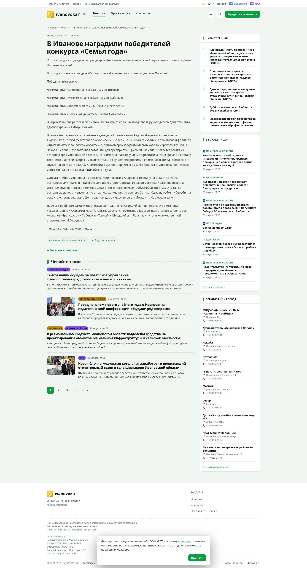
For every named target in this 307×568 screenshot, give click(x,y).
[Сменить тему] (210, 14)
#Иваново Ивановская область (67, 240)
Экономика (55, 328)
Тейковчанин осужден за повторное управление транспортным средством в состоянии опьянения (89, 277)
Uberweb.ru (253, 563)
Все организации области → (217, 467)
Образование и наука (92, 299)
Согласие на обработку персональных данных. (73, 526)
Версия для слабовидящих (104, 3)
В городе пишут (217, 139)
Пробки (221, 3)
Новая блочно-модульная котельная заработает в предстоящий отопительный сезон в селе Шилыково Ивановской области (132, 365)
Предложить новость (204, 511)
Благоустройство (76, 328)
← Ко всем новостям (62, 250)
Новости (99, 13)
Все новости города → (214, 287)
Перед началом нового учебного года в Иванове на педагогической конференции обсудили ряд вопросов (124, 306)
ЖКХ (82, 357)
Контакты (143, 13)
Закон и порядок (58, 269)
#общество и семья (103, 240)
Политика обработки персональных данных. (71, 529)
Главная (52, 27)
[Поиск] (219, 14)
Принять (197, 558)
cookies (185, 541)
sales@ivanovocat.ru (66, 553)
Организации (120, 13)
